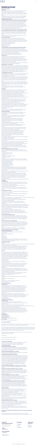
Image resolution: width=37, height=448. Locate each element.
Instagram (19, 424)
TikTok (19, 425)
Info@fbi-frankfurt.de (5, 435)
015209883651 (4, 432)
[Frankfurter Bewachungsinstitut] (2, 1)
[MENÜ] (36, 1)
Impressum (29, 425)
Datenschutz (30, 426)
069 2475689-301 (5, 429)
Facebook (19, 427)
